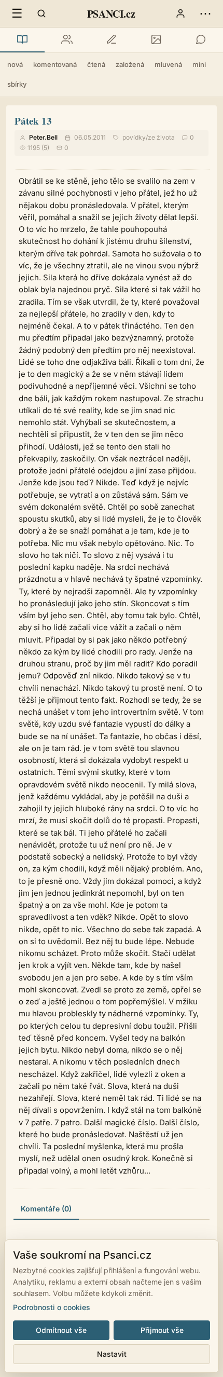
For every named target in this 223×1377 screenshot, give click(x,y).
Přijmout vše (162, 1330)
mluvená (168, 64)
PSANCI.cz (111, 13)
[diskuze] (200, 40)
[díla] (22, 40)
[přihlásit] (180, 13)
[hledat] (41, 13)
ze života (161, 137)
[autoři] (67, 40)
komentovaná (55, 64)
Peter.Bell (43, 137)
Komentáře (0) (46, 1208)
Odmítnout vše (61, 1330)
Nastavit (112, 1353)
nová (15, 64)
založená (130, 64)
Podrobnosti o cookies (51, 1307)
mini (199, 64)
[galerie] (156, 40)
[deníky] (111, 40)
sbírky (16, 84)
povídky (134, 137)
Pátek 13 (33, 121)
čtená (96, 64)
